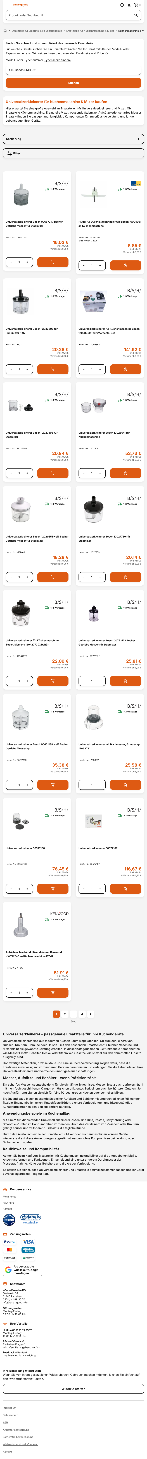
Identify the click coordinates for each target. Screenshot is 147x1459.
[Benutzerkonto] (129, 5)
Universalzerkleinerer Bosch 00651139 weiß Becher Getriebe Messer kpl (37, 746)
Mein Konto (9, 1196)
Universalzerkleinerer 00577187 (98, 848)
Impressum (9, 1407)
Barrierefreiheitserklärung (18, 1437)
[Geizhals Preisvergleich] (30, 1220)
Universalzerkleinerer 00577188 (25, 848)
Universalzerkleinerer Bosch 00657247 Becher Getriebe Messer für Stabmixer (34, 223)
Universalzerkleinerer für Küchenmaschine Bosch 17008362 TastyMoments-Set (109, 330)
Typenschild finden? (57, 60)
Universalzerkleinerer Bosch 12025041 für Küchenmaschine (104, 434)
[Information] (122, 5)
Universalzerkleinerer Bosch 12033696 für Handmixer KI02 (32, 330)
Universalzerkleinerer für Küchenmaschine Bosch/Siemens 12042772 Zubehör (32, 642)
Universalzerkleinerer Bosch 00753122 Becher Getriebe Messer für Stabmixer (107, 642)
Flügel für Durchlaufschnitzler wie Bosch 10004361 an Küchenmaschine (110, 223)
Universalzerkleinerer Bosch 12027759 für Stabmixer (104, 538)
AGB (5, 1422)
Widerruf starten (73, 1389)
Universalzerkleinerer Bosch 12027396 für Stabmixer (32, 434)
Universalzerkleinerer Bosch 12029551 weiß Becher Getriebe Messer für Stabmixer (37, 538)
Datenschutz (10, 1415)
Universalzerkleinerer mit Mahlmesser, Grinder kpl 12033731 (109, 746)
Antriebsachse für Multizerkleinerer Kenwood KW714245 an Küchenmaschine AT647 (34, 954)
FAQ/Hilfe (8, 1202)
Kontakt (7, 1208)
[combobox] (73, 70)
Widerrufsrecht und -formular (20, 1444)
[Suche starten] (136, 15)
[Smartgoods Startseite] (20, 5)
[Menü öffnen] (8, 5)
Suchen (73, 83)
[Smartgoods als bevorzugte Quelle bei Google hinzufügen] (22, 1270)
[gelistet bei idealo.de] (9, 1220)
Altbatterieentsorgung (16, 1429)
